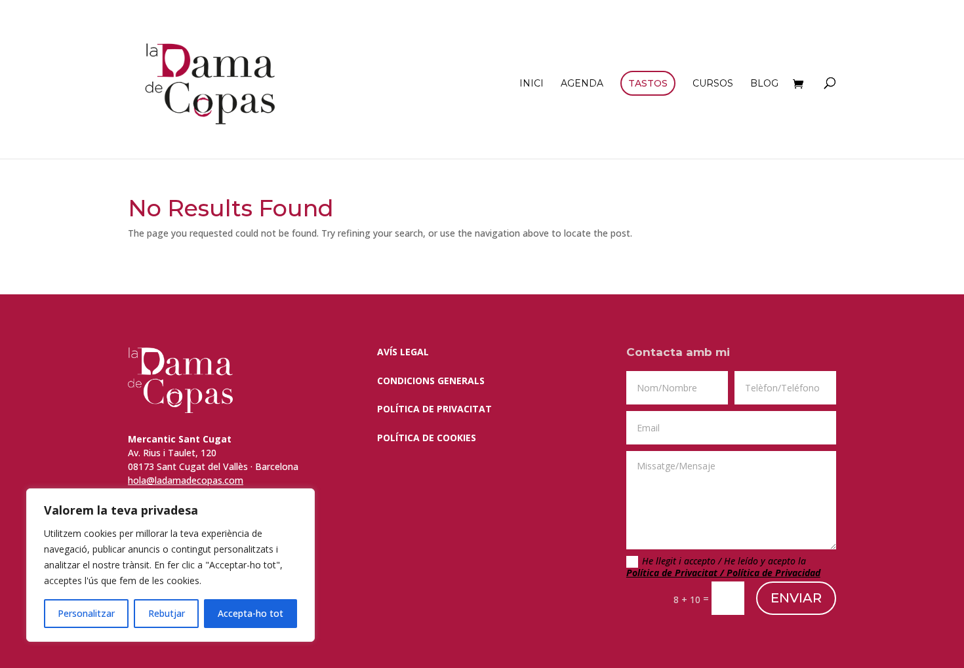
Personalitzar (86, 613)
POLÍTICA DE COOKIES (426, 437)
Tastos (648, 83)
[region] (170, 565)
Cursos (713, 84)
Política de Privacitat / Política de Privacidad (723, 572)
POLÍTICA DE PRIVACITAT (434, 409)
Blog (764, 84)
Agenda (582, 84)
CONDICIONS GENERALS (431, 380)
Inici (531, 84)
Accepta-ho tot (250, 613)
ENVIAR (796, 598)
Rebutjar (166, 613)
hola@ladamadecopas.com (185, 480)
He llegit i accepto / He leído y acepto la (723, 567)
